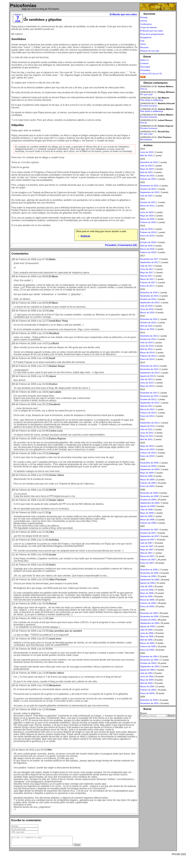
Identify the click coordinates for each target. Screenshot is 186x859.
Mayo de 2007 (146, 549)
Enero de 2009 (147, 486)
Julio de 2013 (146, 379)
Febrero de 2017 (148, 282)
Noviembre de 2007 (149, 529)
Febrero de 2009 (148, 483)
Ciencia (143, 21)
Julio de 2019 (146, 229)
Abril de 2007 (146, 553)
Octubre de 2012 (148, 399)
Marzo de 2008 (147, 519)
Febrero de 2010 (148, 453)
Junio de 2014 (146, 346)
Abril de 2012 (146, 406)
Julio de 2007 (146, 543)
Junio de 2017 (146, 269)
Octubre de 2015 (148, 322)
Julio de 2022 (146, 195)
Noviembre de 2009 (149, 463)
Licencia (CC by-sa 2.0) (151, 73)
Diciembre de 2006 (149, 569)
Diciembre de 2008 (149, 493)
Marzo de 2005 (147, 643)
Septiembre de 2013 (149, 372)
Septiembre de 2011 (149, 423)
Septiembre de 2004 (149, 666)
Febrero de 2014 (148, 356)
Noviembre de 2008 (149, 496)
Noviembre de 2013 (149, 369)
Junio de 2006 (146, 590)
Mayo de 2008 (146, 513)
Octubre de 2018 (148, 242)
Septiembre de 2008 (149, 503)
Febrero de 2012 (148, 413)
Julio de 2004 (146, 673)
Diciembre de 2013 (149, 366)
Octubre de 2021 (148, 202)
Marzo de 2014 (147, 352)
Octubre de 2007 (148, 533)
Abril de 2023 (146, 172)
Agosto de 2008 (147, 506)
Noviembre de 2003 (149, 703)
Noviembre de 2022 (149, 185)
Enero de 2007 (147, 563)
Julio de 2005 (146, 630)
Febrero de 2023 (148, 179)
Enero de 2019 (147, 235)
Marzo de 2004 (147, 686)
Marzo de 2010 (147, 449)
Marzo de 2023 (147, 175)
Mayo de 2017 (146, 272)
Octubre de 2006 (148, 576)
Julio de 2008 (146, 509)
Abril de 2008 (146, 516)
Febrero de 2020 (148, 222)
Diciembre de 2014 (149, 336)
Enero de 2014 (147, 359)
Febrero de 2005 (148, 646)
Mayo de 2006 (146, 593)
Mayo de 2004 (146, 680)
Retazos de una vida (149, 51)
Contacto (144, 63)
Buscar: (143, 713)
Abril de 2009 (146, 476)
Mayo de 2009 (146, 473)
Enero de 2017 (147, 286)
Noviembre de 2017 (149, 259)
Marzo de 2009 (147, 479)
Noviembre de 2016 (149, 296)
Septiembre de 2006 (149, 579)
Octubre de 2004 (148, 663)
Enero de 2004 (147, 693)
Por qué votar (146, 94)
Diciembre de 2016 (149, 292)
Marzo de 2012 (147, 409)
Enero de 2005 (147, 650)
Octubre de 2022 (148, 189)
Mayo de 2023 (146, 169)
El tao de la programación (152, 34)
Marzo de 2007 (147, 556)
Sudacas (85, 236)
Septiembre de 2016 (149, 302)
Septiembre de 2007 (149, 536)
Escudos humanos (148, 106)
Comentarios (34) (127, 245)
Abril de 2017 (146, 276)
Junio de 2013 (146, 383)
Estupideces (145, 37)
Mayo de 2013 (146, 386)
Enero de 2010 (147, 456)
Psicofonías (23, 5)
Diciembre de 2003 (149, 700)
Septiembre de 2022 (149, 192)
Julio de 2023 (146, 165)
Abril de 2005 (146, 640)
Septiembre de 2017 (149, 262)
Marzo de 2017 (147, 279)
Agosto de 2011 (147, 426)
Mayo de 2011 (146, 436)
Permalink (110, 245)
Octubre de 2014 (148, 339)
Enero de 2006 (147, 606)
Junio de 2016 (146, 309)
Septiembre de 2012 (149, 403)
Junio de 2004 (146, 676)
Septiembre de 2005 (149, 623)
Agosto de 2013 (147, 376)
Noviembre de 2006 (149, 573)
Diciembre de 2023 (149, 162)
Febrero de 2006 (148, 603)
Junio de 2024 (146, 152)
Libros (143, 44)
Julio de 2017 (146, 266)
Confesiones (146, 24)
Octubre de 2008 (148, 499)
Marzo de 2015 (147, 329)
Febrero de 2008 (148, 523)
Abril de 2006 (146, 596)
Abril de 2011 (146, 439)
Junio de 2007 (146, 546)
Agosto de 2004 (147, 670)
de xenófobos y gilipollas (42, 19)
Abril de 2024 (146, 155)
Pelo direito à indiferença (151, 100)
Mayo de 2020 (146, 215)
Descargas (145, 67)
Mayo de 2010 (146, 446)
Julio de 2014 (146, 342)
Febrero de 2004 (148, 690)
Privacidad (145, 70)
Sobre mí (144, 60)
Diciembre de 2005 (149, 613)
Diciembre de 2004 (149, 656)
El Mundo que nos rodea (123, 14)
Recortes (144, 47)
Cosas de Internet (148, 27)
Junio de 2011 (146, 433)
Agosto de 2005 (147, 626)
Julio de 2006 (146, 586)
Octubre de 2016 (148, 299)
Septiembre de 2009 (149, 469)
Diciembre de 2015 (149, 319)
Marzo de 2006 (147, 600)
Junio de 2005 (146, 633)
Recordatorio (146, 139)
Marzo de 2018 (147, 249)
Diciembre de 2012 (149, 393)
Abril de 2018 (146, 245)
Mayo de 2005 (146, 636)
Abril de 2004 (146, 683)
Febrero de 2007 (148, 559)
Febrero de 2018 (148, 252)
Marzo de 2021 (147, 205)
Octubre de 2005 (148, 620)
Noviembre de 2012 (149, 396)
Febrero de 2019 (148, 232)
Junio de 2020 (146, 212)
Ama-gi (143, 89)
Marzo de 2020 (147, 219)
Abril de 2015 (146, 326)
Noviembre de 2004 (149, 660)
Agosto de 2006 (147, 583)
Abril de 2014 (146, 349)
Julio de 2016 (146, 306)
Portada (143, 17)
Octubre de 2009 (148, 466)
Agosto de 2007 (147, 539)
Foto (142, 41)
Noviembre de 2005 (149, 616)
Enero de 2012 (147, 416)
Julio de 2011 (146, 429)
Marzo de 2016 (147, 312)
